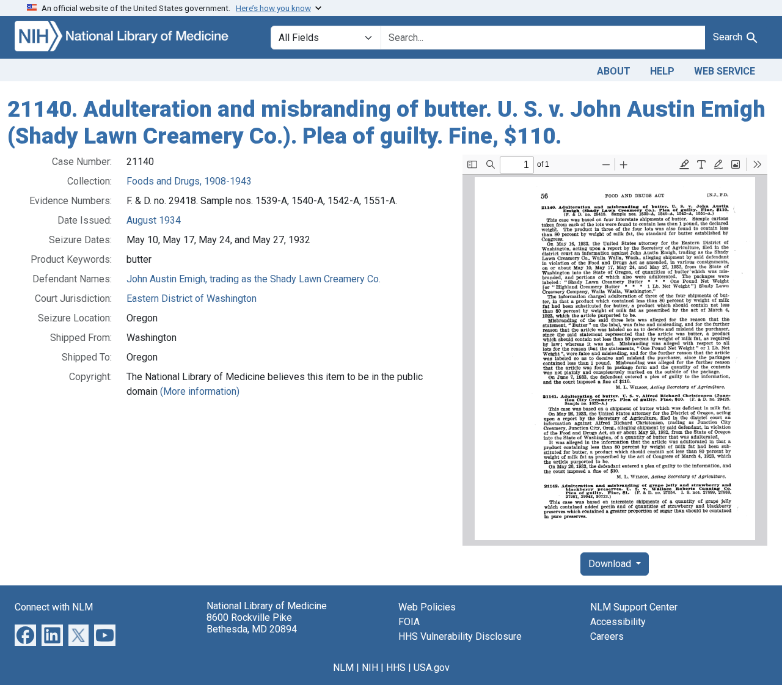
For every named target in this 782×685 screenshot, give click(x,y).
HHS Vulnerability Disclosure (460, 636)
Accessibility (618, 622)
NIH (370, 667)
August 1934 (153, 220)
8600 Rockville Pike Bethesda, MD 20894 (251, 623)
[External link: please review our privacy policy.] (25, 634)
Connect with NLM (54, 607)
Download (611, 564)
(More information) (199, 391)
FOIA (409, 622)
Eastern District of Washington (191, 298)
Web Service (724, 71)
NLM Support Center (634, 607)
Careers (607, 636)
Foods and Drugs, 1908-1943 (189, 181)
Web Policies (427, 607)
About (613, 71)
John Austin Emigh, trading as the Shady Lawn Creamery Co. (253, 279)
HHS (396, 667)
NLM (343, 667)
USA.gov (432, 667)
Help (662, 71)
